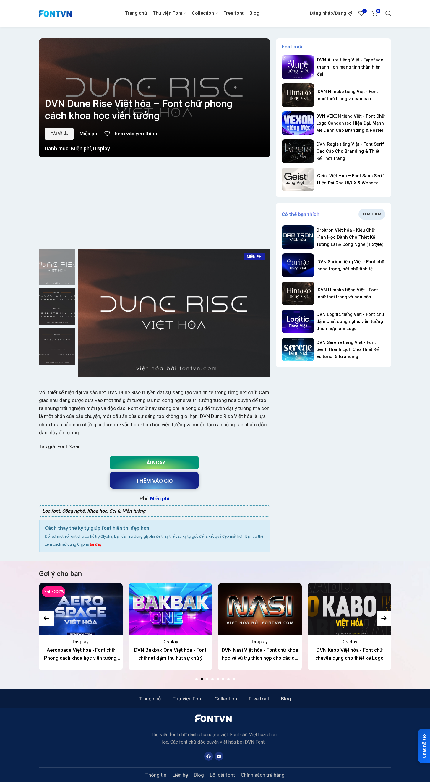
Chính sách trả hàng (263, 775)
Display (101, 148)
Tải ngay (154, 463)
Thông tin (155, 775)
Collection (226, 699)
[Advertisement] (154, 204)
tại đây (95, 544)
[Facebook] (208, 756)
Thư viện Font (188, 699)
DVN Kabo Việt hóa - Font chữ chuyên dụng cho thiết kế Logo (349, 654)
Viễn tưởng (133, 511)
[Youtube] (219, 756)
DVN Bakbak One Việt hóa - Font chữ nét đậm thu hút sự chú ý (170, 654)
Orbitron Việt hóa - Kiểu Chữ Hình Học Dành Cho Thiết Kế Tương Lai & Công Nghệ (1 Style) (350, 237)
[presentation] (46, 618)
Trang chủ (150, 699)
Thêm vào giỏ (154, 481)
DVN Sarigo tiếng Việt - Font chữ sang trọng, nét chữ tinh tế (350, 265)
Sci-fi (114, 511)
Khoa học (97, 511)
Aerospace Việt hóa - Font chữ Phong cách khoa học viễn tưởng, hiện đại (81, 654)
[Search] (388, 13)
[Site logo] (55, 13)
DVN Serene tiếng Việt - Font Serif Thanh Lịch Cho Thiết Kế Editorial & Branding (348, 349)
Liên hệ (180, 775)
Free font (259, 699)
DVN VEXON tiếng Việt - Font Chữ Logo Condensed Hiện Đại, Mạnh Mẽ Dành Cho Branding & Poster (350, 123)
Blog (286, 699)
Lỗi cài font (222, 775)
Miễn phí (81, 148)
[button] (196, 679)
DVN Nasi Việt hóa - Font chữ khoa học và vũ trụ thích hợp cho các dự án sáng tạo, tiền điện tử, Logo (260, 654)
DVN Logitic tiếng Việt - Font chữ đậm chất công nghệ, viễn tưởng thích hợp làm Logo (350, 321)
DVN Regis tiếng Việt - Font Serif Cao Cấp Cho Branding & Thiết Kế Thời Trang (350, 151)
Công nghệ (73, 511)
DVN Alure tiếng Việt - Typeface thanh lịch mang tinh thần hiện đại (350, 67)
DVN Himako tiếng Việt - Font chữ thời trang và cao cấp (348, 95)
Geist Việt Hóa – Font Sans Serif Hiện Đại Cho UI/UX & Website (350, 179)
